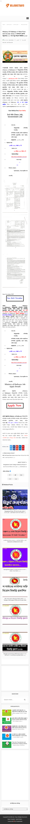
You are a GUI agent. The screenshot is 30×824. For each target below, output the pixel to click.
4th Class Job (10, 42)
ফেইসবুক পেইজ (12, 437)
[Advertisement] (15, 13)
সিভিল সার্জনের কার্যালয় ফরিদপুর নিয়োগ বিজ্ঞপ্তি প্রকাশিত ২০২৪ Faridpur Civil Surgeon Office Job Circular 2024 (15, 599)
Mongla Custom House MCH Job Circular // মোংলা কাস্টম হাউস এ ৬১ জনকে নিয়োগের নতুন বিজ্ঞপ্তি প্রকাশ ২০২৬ (15, 654)
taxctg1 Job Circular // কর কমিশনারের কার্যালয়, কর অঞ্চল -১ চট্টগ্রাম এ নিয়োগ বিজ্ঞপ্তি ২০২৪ (15, 570)
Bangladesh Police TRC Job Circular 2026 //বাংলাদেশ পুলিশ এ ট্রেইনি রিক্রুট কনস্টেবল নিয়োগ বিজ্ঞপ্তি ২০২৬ (15, 512)
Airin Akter (6, 471)
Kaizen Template (11, 819)
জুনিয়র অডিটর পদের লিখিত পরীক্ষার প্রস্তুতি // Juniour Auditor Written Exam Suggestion (20, 719)
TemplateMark (19, 821)
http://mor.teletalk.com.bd (19, 156)
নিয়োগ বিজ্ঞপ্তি (22, 110)
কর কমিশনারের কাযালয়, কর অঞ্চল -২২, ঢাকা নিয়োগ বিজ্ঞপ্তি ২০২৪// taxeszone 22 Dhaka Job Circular (15, 541)
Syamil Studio (19, 819)
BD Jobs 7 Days (14, 817)
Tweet (11, 449)
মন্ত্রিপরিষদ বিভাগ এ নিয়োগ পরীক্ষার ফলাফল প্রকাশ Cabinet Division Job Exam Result (19, 727)
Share (14, 449)
